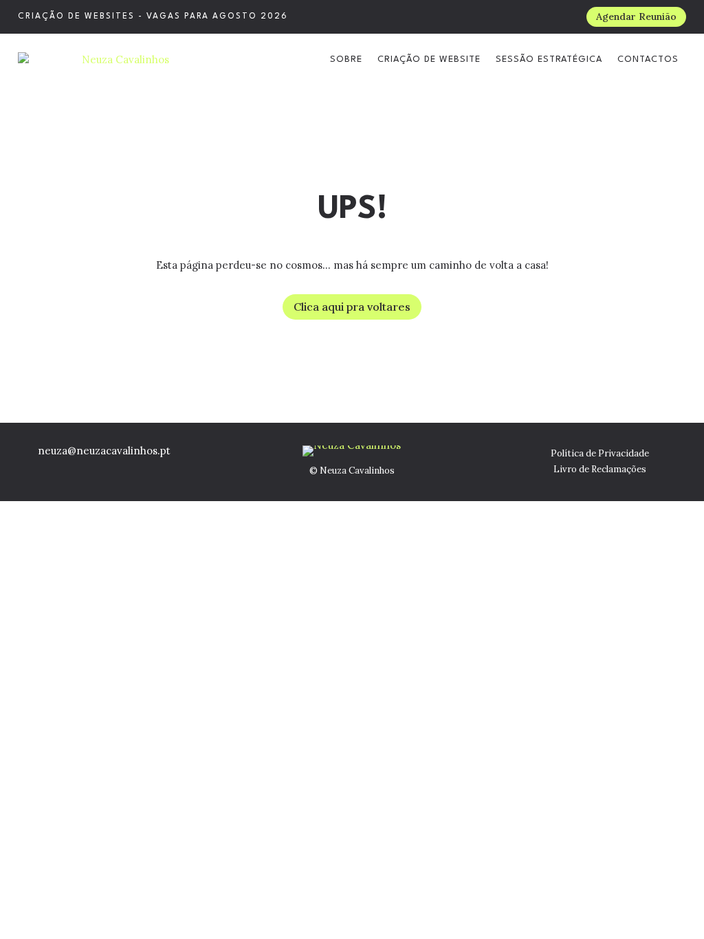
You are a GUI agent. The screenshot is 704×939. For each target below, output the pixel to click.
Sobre (346, 59)
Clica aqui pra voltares (352, 306)
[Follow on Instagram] (90, 469)
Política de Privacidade (600, 453)
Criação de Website (429, 59)
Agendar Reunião (636, 16)
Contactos (648, 59)
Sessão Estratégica (549, 59)
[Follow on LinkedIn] (119, 469)
